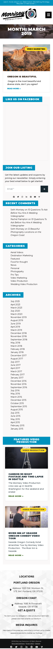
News (13, 265)
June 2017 (16, 365)
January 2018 (17, 352)
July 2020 (15, 311)
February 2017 (18, 374)
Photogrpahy (17, 271)
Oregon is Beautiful (22, 76)
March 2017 (16, 371)
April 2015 (15, 422)
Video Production (19, 281)
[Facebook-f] (14, 197)
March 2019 (16, 330)
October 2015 (17, 403)
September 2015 (19, 406)
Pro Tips (15, 274)
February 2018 (18, 349)
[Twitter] (18, 197)
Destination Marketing (22, 255)
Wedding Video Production (24, 284)
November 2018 (19, 336)
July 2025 (15, 301)
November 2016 (18, 384)
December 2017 (19, 355)
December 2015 (18, 400)
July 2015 (15, 413)
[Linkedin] (26, 197)
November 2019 (19, 317)
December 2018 (19, 333)
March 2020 (16, 314)
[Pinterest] (31, 197)
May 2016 (15, 393)
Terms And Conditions (18, 643)
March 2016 (16, 397)
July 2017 (15, 362)
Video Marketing (19, 278)
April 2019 (15, 326)
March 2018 (16, 346)
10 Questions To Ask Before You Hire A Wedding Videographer (29, 212)
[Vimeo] (39, 197)
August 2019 (17, 320)
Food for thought (19, 262)
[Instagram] (22, 197)
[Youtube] (35, 197)
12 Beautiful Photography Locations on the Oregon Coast (26, 232)
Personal (15, 268)
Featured (15, 258)
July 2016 (15, 390)
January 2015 (17, 428)
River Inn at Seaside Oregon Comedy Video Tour (24, 536)
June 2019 (16, 323)
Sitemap (37, 643)
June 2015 (15, 416)
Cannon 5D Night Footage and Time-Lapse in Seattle (25, 477)
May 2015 (15, 419)
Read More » (14, 88)
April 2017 (15, 368)
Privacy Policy (30, 643)
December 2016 (18, 381)
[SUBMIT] (44, 189)
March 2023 (16, 307)
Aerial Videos (17, 252)
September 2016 (19, 387)
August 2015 (17, 409)
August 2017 (17, 358)
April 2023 (15, 304)
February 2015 (17, 425)
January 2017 (17, 377)
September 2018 (19, 339)
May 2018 (15, 342)
